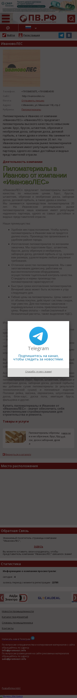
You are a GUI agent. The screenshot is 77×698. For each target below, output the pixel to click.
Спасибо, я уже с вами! (38, 371)
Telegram (38, 348)
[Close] (69, 321)
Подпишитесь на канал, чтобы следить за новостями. (38, 357)
